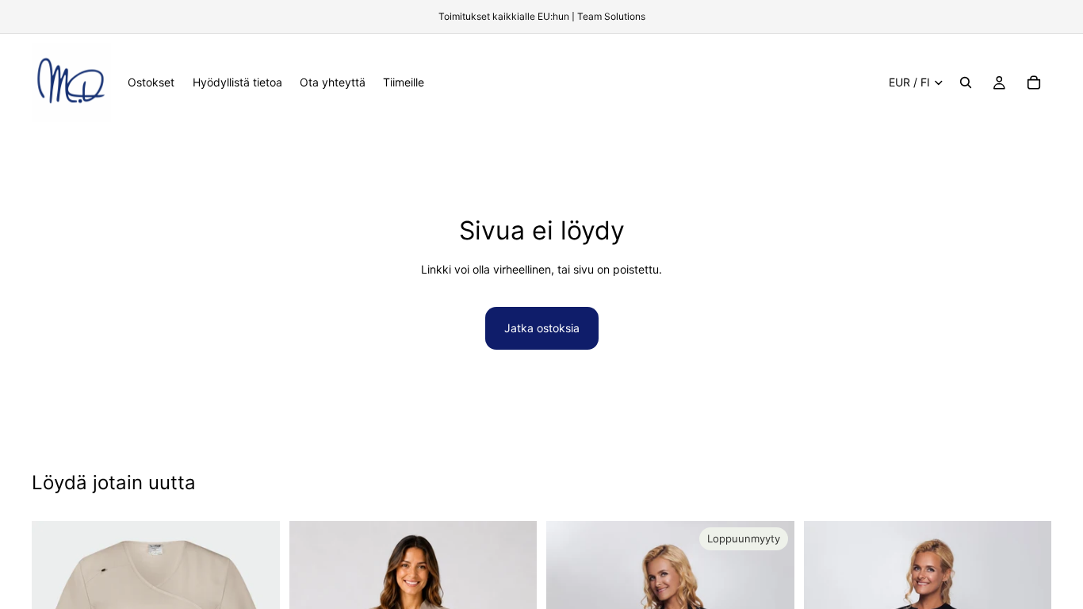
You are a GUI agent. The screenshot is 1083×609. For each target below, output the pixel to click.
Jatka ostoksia (542, 328)
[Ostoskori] (1033, 82)
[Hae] (965, 82)
